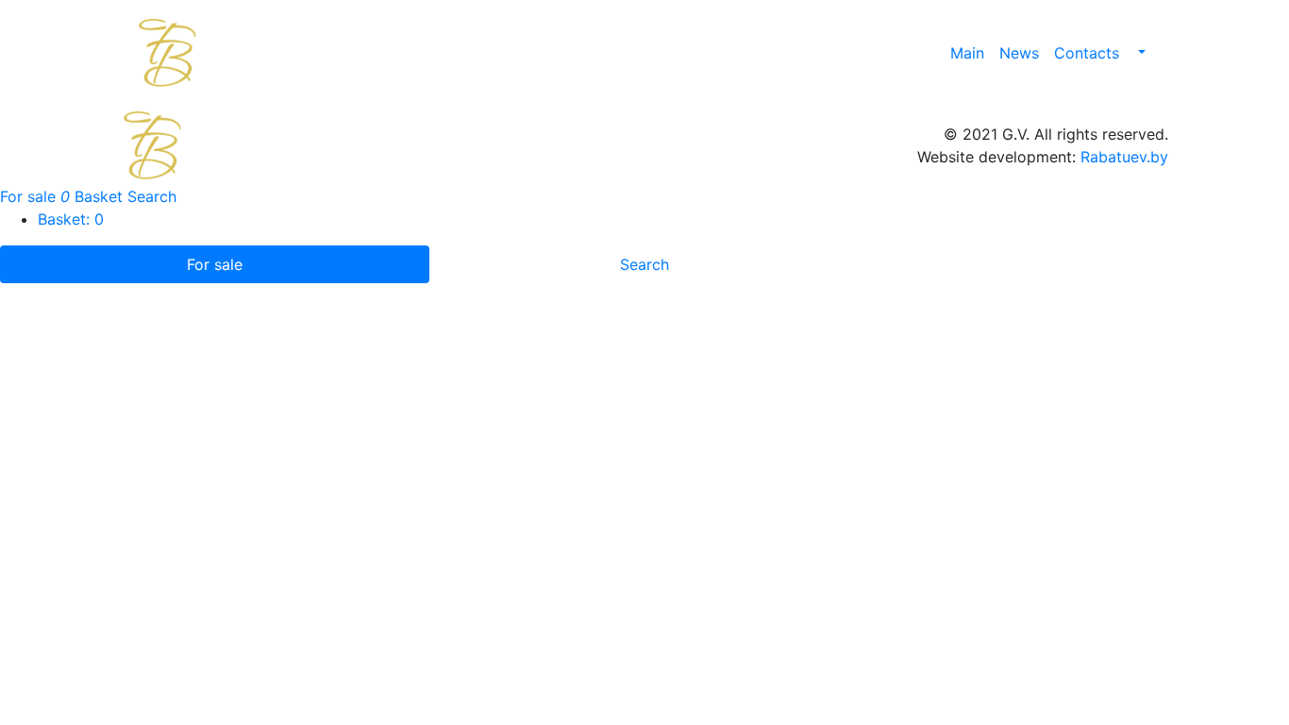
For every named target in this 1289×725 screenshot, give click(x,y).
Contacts (1086, 52)
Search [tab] (644, 264)
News (1019, 52)
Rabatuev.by (1124, 156)
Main (967, 52)
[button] (1140, 53)
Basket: (71, 219)
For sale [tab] (215, 264)
